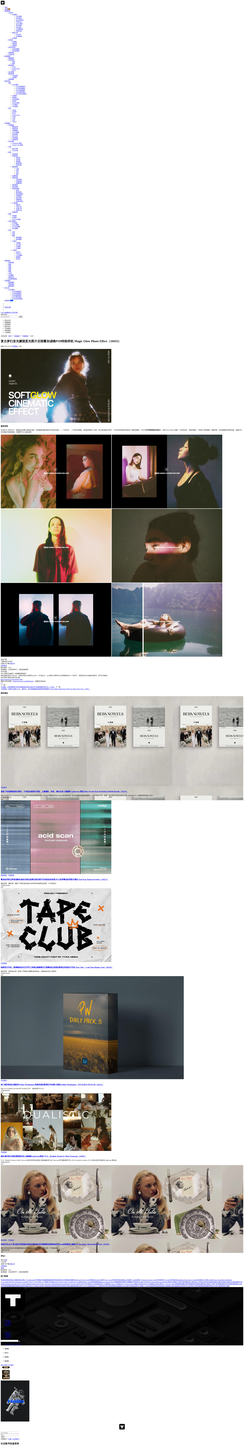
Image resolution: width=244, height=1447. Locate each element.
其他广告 (19, 210)
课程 (53, 1280)
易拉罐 (18, 161)
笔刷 (9, 214)
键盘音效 (57, 1286)
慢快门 (139, 1280)
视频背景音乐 (209, 1286)
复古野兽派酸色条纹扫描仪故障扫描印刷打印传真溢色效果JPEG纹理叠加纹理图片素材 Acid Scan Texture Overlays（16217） (55, 879)
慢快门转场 (49, 1282)
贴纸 (9, 264)
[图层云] (3, 4)
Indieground (61, 1284)
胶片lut (238, 1284)
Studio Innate (36, 1284)
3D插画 (18, 246)
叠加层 (15, 1286)
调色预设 (11, 65)
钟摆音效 (202, 1284)
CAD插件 (15, 106)
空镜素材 (190, 1284)
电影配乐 (124, 1282)
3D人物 (18, 244)
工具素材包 (19, 29)
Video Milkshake (52, 1284)
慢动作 (194, 1282)
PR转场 (14, 43)
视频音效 (115, 1286)
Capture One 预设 (17, 145)
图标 (13, 235)
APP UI (18, 252)
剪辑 (8, 1280)
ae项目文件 (209, 1284)
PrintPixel (4, 1284)
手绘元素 (217, 1286)
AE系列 (10, 12)
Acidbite (134, 1280)
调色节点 (176, 1282)
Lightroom (30, 1280)
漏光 (19, 1286)
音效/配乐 (11, 60)
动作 (13, 232)
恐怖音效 (132, 1286)
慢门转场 (216, 1284)
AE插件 (14, 95)
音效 (13, 61)
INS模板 (11, 275)
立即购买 (4, 665)
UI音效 (45, 1286)
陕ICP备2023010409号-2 (14, 1344)
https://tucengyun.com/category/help (11, 679)
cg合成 (210, 1280)
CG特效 (205, 1280)
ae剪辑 (166, 1286)
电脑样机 (19, 183)
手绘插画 (15, 137)
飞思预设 (107, 1284)
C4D (13, 120)
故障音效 (202, 1286)
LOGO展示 (19, 23)
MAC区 (7, 288)
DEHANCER (146, 1284)
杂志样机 (19, 197)
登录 (5, 1260)
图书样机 (19, 192)
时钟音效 (196, 1284)
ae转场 (156, 1284)
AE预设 (14, 38)
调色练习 (189, 1282)
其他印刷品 (19, 201)
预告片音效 (138, 1284)
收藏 (2, 1268)
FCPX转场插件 (20, 88)
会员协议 (8, 1335)
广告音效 (100, 1286)
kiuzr (102, 1282)
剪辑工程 (15, 32)
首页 (6, 7)
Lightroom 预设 (17, 143)
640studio (154, 1282)
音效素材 (58, 1280)
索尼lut (137, 1286)
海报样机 (19, 199)
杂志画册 (15, 134)
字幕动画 (69, 1286)
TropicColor (43, 1284)
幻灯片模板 (12, 221)
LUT (25, 1280)
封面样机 (19, 195)
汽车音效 (190, 1286)
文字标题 (19, 16)
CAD (13, 118)
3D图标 (18, 243)
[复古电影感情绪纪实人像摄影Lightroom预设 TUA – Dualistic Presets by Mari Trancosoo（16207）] (56, 1150)
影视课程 (11, 282)
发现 (7, 9)
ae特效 (41, 1286)
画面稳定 (178, 1286)
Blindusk (179, 1280)
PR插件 (14, 97)
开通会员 (8, 1333)
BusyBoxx (185, 1280)
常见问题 (15, 312)
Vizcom (75, 1284)
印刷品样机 (15, 188)
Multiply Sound (87, 1282)
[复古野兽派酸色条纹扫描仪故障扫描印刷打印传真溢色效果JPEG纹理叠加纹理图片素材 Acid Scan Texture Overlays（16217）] (56, 873)
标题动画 (75, 1286)
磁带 (9, 269)
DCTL (14, 70)
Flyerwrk (166, 1280)
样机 (9, 152)
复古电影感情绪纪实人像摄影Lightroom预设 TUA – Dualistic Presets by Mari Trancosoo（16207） (43, 1156)
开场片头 (19, 22)
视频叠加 (10, 1286)
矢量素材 (15, 130)
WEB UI (18, 253)
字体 (9, 147)
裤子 (17, 174)
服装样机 (15, 166)
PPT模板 (14, 223)
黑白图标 (19, 237)
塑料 (9, 266)
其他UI (18, 259)
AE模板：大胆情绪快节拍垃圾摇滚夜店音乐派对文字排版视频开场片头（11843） (28, 687)
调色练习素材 (225, 1286)
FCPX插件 (15, 84)
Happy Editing (192, 1280)
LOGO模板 (15, 132)
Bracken (224, 1280)
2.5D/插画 (19, 255)
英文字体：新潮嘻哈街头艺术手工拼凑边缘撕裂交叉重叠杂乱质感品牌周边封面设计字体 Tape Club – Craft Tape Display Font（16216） (57, 967)
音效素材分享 (237, 1282)
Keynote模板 (16, 226)
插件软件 (7, 81)
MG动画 (18, 27)
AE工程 (18, 34)
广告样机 (15, 203)
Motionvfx (78, 1280)
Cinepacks (144, 1280)
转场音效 (200, 1280)
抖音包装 (19, 18)
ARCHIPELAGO (39, 1282)
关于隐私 (8, 1323)
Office (14, 116)
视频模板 (7, 11)
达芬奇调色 (159, 1280)
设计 (102, 1284)
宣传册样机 (19, 194)
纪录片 (30, 1286)
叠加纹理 (15, 127)
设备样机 (15, 177)
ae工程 (198, 1282)
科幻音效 (223, 1282)
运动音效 (149, 1286)
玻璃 (9, 268)
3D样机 (18, 248)
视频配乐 (130, 1282)
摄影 (152, 1284)
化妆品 (18, 159)
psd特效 (95, 1284)
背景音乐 (136, 1282)
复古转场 (204, 1282)
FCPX (14, 113)
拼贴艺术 (11, 277)
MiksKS (29, 1284)
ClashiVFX (26, 1282)
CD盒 (10, 273)
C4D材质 (15, 75)
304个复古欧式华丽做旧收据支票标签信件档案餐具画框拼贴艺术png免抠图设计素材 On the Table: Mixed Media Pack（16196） (55, 1244)
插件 (9, 83)
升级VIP (12, 663)
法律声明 (8, 1337)
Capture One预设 (115, 1284)
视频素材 (11, 58)
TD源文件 (11, 54)
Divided (9, 1282)
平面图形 (11, 125)
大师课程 (7, 280)
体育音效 (155, 1286)
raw (125, 1280)
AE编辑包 (19, 36)
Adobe (14, 110)
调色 (93, 1282)
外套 (17, 170)
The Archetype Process (128, 1284)
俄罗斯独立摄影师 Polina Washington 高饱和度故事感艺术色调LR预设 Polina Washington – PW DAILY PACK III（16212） (52, 1085)
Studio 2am (10, 1284)
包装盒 (18, 157)
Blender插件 (16, 103)
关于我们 (8, 1321)
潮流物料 (7, 260)
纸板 (9, 271)
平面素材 (7, 123)
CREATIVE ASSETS (20, 1284)
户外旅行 (36, 1286)
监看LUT (143, 1286)
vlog (5, 1282)
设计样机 (15, 186)
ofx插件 (126, 1286)
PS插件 (14, 101)
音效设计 (94, 1286)
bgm (231, 1282)
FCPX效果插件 (20, 86)
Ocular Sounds (217, 1280)
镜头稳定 (172, 1286)
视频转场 (92, 1280)
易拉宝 (18, 205)
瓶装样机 (19, 163)
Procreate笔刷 (16, 219)
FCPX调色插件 (20, 92)
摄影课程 (11, 286)
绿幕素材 (11, 79)
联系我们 (8, 1325)
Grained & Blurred (109, 1282)
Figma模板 (15, 224)
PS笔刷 (14, 215)
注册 (9, 1439)
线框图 (18, 257)
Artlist (97, 1280)
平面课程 (11, 284)
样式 (13, 234)
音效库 (211, 1282)
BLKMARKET (147, 1282)
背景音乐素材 (107, 1286)
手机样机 (19, 179)
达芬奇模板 (15, 49)
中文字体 (15, 150)
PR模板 (14, 41)
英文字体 (15, 148)
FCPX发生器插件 (21, 93)
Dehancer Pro (69, 1284)
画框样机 (15, 212)
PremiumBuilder (162, 1282)
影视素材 (7, 56)
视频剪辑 (98, 1282)
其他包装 (19, 165)
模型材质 (11, 74)
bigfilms (55, 1282)
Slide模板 (15, 228)
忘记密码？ (16, 1439)
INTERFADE (82, 1284)
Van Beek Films (62, 1282)
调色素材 (178, 1284)
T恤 (17, 172)
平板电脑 (19, 181)
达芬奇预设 (15, 51)
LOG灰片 (172, 1284)
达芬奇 (14, 111)
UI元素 (14, 250)
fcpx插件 (79, 1282)
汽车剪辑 (196, 1286)
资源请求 (9, 300)
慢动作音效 (24, 1286)
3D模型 (14, 77)
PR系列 (10, 40)
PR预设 (14, 45)
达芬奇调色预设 (230, 1284)
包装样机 (15, 156)
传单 (17, 190)
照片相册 (19, 25)
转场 (5, 1280)
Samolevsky (19, 1282)
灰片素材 (11, 72)
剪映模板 (11, 52)
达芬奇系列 (12, 47)
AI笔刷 (14, 217)
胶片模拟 (183, 1282)
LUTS (14, 67)
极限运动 (121, 1286)
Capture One (16, 115)
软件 (9, 108)
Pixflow (74, 1282)
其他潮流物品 (12, 278)
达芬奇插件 (15, 99)
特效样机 (15, 154)
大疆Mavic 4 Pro (163, 1284)
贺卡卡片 (15, 136)
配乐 (13, 63)
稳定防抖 (184, 1286)
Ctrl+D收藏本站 (6, 312)
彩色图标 (19, 239)
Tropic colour (108, 1280)
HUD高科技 (19, 20)
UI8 (140, 1282)
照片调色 (11, 141)
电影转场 (217, 1282)
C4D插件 (15, 104)
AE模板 (14, 14)
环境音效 (63, 1286)
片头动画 (88, 1286)
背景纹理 (15, 139)
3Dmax (14, 121)
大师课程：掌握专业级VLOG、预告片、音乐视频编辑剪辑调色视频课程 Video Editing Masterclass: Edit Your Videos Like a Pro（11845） (45, 689)
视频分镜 (184, 1284)
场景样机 (15, 185)
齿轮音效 (51, 1286)
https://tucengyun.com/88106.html (23, 681)
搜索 (21, 316)
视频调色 (118, 1282)
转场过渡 (19, 31)
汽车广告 (19, 206)
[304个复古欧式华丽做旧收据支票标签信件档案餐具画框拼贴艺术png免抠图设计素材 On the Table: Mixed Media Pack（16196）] (56, 1238)
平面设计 (90, 1284)
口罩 (17, 168)
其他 (9, 230)
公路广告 (19, 208)
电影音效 (121, 1280)
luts (208, 1282)
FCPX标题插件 (20, 90)
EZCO (14, 1282)
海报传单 (15, 128)
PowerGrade (16, 68)
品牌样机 (15, 176)
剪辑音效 (161, 1286)
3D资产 (14, 241)
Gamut (69, 1282)
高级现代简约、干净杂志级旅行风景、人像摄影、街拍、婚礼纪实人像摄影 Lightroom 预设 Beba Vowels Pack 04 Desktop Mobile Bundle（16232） (64, 791)
